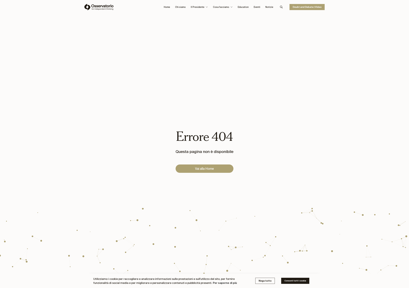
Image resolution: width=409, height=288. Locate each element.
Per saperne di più (225, 282)
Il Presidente (197, 7)
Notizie (269, 7)
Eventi (257, 7)
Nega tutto (265, 281)
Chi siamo (180, 7)
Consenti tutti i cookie (295, 281)
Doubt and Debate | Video (307, 7)
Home (167, 7)
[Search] (281, 7)
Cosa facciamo (221, 7)
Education (243, 7)
